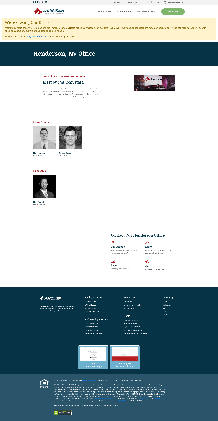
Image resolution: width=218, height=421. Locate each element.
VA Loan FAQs (129, 308)
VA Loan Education (146, 11)
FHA (111, 380)
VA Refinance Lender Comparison (135, 333)
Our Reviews (116, 2)
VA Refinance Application (93, 333)
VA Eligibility (128, 302)
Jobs (164, 308)
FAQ (141, 2)
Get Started (173, 11)
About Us (166, 302)
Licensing (157, 399)
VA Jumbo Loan (90, 308)
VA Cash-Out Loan (91, 327)
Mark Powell (38, 202)
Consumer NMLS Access (120, 401)
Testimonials (167, 305)
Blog (164, 311)
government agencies (89, 380)
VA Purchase (104, 11)
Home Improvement (92, 330)
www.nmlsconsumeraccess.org (104, 399)
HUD (119, 380)
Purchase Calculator (131, 320)
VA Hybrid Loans (90, 305)
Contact (156, 2)
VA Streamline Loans (92, 323)
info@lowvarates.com (36, 36)
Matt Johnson (39, 153)
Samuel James (65, 153)
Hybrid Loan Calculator (132, 327)
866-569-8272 (176, 2)
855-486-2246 (158, 269)
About (147, 2)
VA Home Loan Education (132, 305)
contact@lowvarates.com (121, 269)
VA (108, 380)
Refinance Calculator (131, 323)
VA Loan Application (92, 311)
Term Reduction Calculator (133, 330)
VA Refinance (123, 11)
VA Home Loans (90, 302)
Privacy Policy (143, 399)
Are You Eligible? (130, 2)
